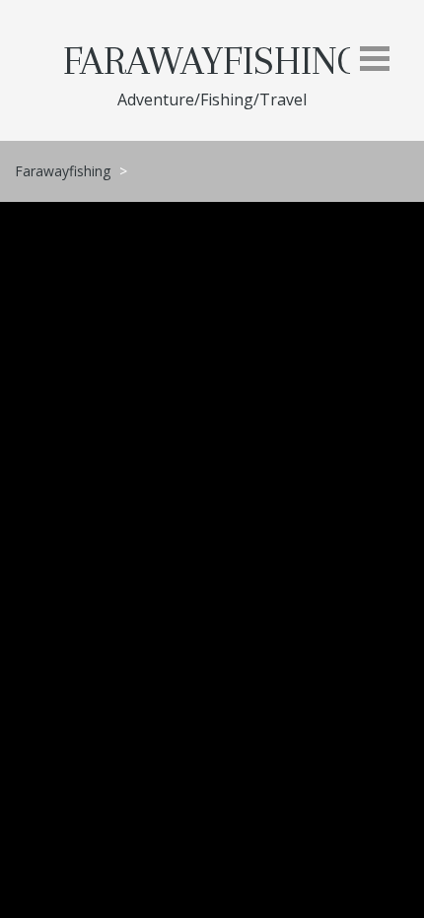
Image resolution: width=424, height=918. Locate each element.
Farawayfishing (212, 61)
